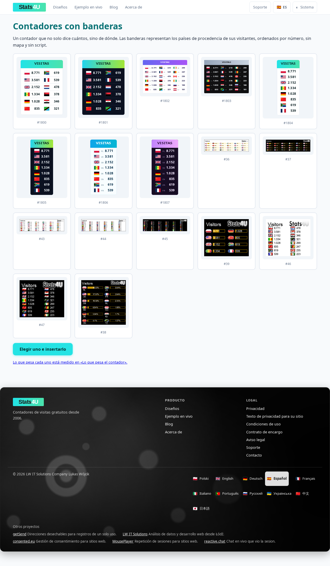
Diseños (60, 7)
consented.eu (24, 541)
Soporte (260, 7)
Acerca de (133, 7)
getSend (19, 534)
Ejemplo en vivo (88, 7)
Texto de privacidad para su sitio (274, 416)
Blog (114, 7)
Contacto (254, 455)
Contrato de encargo (264, 432)
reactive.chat (214, 541)
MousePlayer (123, 541)
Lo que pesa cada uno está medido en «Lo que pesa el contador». (70, 362)
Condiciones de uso (263, 424)
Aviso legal (255, 439)
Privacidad (255, 408)
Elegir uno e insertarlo (43, 349)
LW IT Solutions (135, 534)
